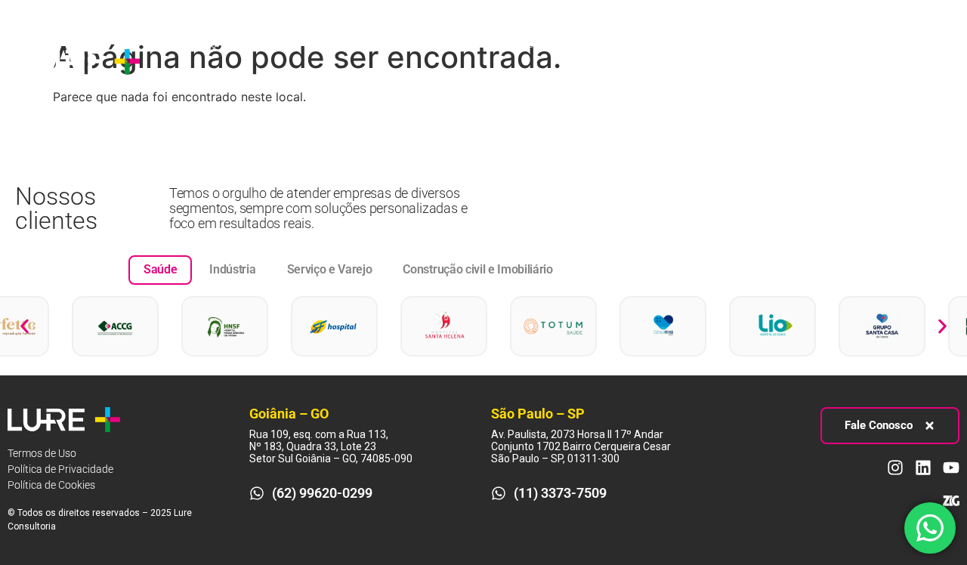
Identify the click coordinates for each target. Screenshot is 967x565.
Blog (539, 43)
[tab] (160, 269)
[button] (24, 325)
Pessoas (460, 43)
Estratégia (268, 43)
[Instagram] (876, 61)
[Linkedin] (904, 61)
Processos (366, 43)
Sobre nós (190, 43)
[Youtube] (932, 61)
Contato (185, 78)
